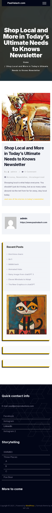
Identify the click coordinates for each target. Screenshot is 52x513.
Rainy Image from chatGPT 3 (21, 274)
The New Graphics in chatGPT (21, 284)
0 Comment (31, 172)
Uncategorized (37, 177)
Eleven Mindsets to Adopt (19, 279)
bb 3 (10, 259)
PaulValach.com (16, 3)
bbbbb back (13, 264)
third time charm (15, 254)
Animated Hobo (15, 269)
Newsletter (22, 177)
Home (26, 62)
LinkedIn (8, 426)
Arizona (11, 177)
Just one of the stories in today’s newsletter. (24, 199)
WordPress (30, 505)
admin (14, 172)
